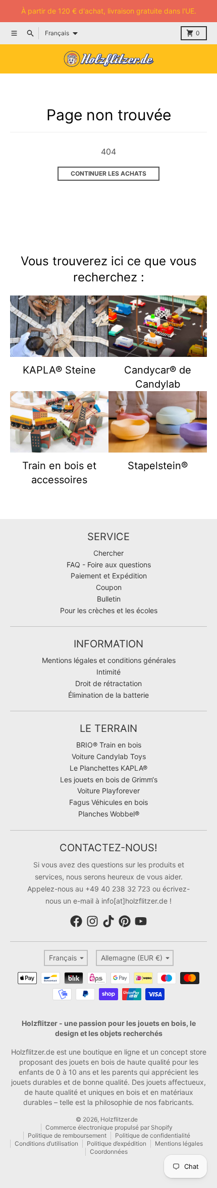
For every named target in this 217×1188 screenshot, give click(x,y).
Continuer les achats (108, 173)
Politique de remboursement (67, 1135)
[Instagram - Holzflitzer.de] (92, 921)
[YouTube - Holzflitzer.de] (141, 921)
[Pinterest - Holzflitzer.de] (125, 921)
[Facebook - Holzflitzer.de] (76, 921)
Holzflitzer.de (119, 1119)
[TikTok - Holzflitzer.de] (108, 921)
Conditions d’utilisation (46, 1143)
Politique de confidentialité (152, 1135)
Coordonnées (109, 1151)
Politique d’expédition (116, 1143)
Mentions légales (179, 1143)
